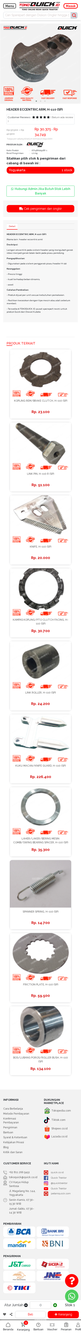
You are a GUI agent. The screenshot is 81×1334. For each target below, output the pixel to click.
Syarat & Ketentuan (15, 1137)
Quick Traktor (59, 1177)
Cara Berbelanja (13, 1108)
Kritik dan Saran (12, 1152)
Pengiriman (10, 1127)
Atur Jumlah (13, 1305)
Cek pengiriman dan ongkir (42, 208)
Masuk (71, 6)
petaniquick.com (61, 1193)
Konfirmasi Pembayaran (11, 1120)
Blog (6, 1147)
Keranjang (65, 1314)
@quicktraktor (59, 1183)
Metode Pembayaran (16, 1113)
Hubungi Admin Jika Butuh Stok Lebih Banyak (42, 191)
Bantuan (8, 1132)
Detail (12, 226)
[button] (36, 101)
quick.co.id (57, 1172)
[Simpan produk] (4, 1314)
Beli (30, 1314)
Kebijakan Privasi (13, 1142)
